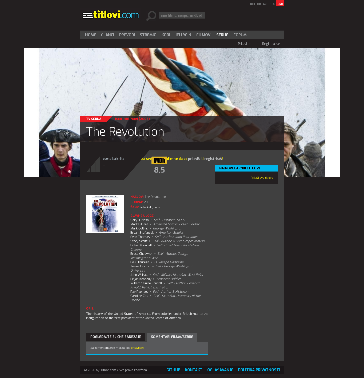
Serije (222, 35)
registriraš (213, 159)
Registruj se (271, 44)
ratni (134, 119)
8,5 (159, 170)
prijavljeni (137, 348)
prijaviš (194, 159)
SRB (280, 4)
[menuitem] (91, 35)
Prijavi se (244, 44)
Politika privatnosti (259, 370)
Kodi (166, 35)
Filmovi (203, 35)
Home (90, 35)
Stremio (148, 35)
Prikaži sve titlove (262, 178)
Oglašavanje (220, 370)
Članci (107, 35)
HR (259, 4)
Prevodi (127, 35)
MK (265, 4)
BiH (252, 4)
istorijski (122, 119)
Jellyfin (183, 35)
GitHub (173, 370)
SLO (272, 4)
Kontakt (193, 370)
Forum (240, 35)
